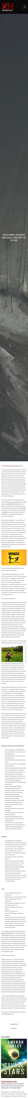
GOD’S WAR (10, 504)
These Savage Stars (9, 1082)
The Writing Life (6, 466)
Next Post (14, 1028)
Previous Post (14, 1024)
